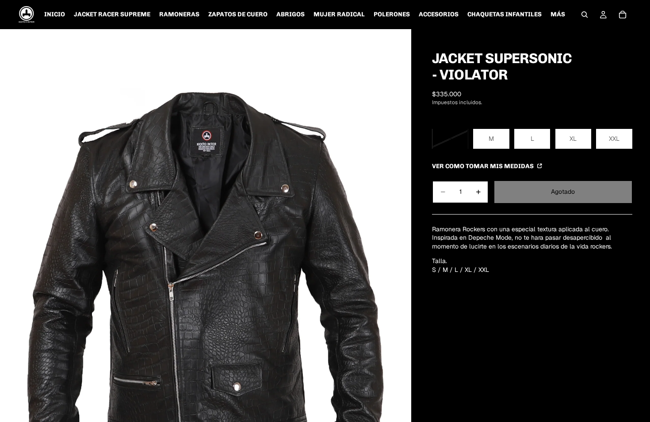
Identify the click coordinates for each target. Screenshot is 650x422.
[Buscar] (584, 14)
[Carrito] (622, 14)
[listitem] (558, 14)
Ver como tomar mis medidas (483, 166)
